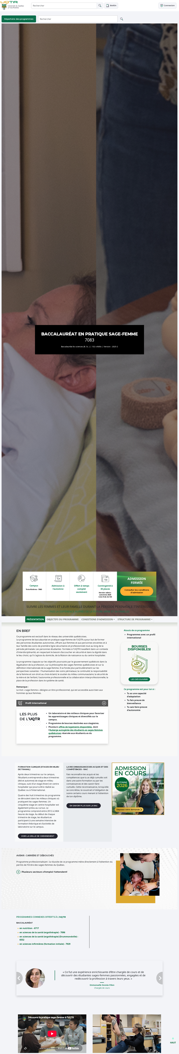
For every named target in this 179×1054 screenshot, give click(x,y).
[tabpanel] (89, 689)
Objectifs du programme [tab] (63, 619)
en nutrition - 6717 (29, 928)
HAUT (173, 1042)
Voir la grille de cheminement (37, 836)
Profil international (36, 703)
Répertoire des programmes (18, 19)
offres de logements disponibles (75, 726)
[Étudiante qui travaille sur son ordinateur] (138, 789)
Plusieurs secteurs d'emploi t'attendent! (44, 872)
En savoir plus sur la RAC (83, 805)
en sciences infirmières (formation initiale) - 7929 (45, 943)
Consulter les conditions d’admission (136, 591)
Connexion (169, 5)
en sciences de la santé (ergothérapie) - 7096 (42, 932)
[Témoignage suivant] (152, 984)
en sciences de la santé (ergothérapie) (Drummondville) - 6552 (49, 938)
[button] (111, 6)
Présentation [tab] (35, 619)
